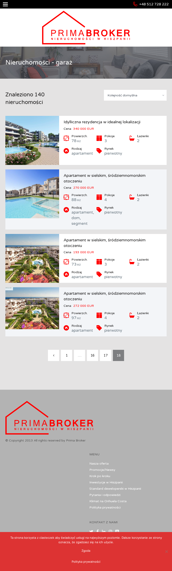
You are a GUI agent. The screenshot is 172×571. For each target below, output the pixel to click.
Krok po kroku (99, 476)
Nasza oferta (99, 463)
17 (105, 355)
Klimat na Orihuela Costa (108, 501)
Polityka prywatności (105, 507)
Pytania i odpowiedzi (104, 495)
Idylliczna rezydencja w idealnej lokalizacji (102, 121)
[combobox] (135, 95)
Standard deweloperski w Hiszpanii (115, 489)
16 (92, 355)
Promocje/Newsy (102, 470)
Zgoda (86, 550)
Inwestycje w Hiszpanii (106, 482)
